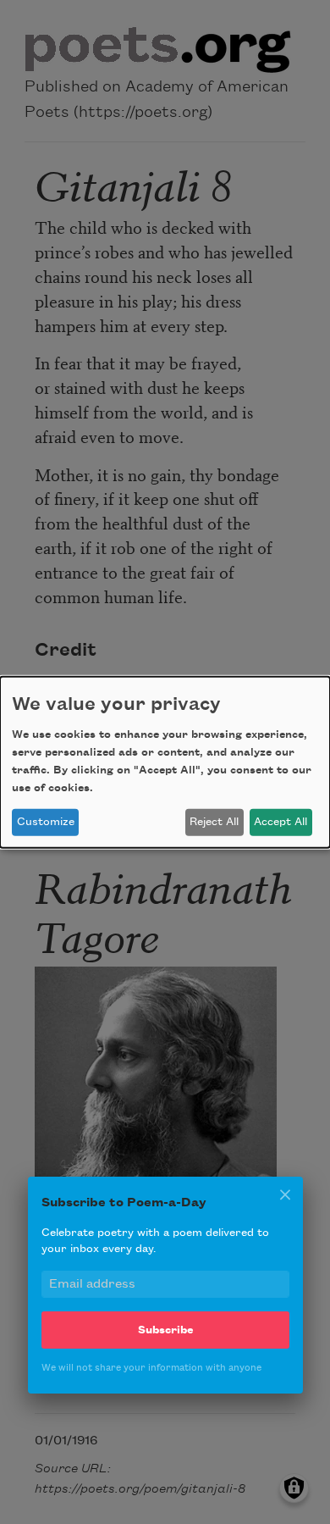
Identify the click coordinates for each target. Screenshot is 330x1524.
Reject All (214, 822)
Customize (45, 822)
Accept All (280, 822)
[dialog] (165, 761)
